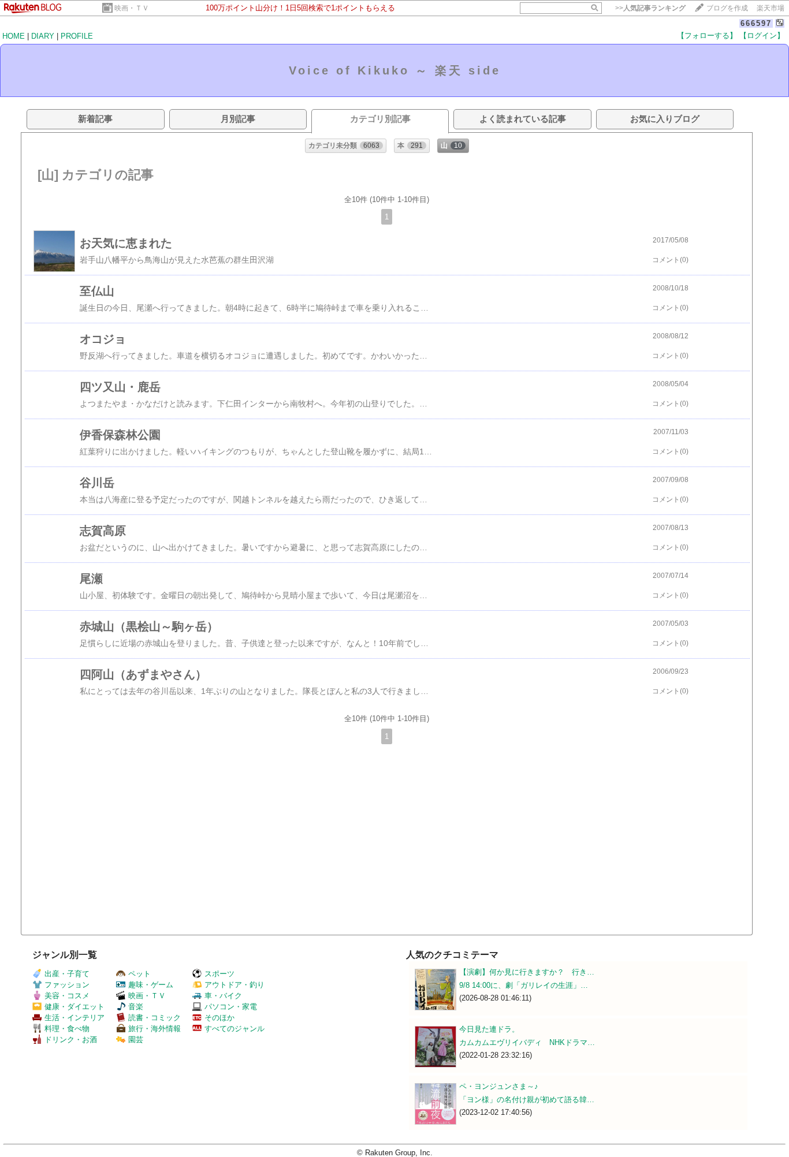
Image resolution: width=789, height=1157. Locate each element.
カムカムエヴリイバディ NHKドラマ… (527, 1042)
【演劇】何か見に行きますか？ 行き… (526, 972)
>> (650, 8)
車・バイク (223, 995)
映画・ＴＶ (131, 8)
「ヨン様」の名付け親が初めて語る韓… (526, 1099)
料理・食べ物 (67, 1028)
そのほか (219, 1017)
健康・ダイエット (74, 1006)
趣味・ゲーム (150, 984)
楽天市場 (770, 8)
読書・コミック (154, 1017)
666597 (756, 23)
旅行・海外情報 (154, 1028)
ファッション (67, 984)
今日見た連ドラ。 (489, 1029)
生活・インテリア (74, 1017)
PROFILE (77, 36)
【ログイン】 (761, 35)
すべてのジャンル (234, 1028)
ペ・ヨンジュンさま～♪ (498, 1086)
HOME (13, 36)
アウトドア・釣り (234, 984)
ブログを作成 (727, 8)
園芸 (135, 1039)
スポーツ (219, 973)
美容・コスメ (67, 995)
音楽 (135, 1006)
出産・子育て (67, 973)
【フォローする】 (707, 35)
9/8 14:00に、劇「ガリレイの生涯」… (523, 985)
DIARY (42, 36)
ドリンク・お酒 (70, 1039)
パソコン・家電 (230, 1006)
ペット (139, 973)
